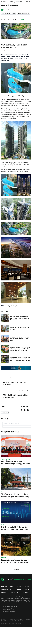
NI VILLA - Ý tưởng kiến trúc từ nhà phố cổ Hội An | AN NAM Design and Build (19, 338)
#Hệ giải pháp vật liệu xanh (23, 13)
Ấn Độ (3, 409)
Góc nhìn (27, 589)
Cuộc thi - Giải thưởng (6, 589)
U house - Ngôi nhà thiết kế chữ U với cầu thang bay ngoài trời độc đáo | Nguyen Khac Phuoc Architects (20, 349)
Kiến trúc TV (26, 592)
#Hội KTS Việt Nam (6, 13)
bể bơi (7, 409)
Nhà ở (3, 492)
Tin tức (11, 586)
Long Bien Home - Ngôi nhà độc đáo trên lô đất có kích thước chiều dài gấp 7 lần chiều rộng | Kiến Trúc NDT (20, 359)
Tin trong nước (5, 459)
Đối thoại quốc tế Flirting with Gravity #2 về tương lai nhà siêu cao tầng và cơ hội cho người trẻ (15, 529)
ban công (13, 409)
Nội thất (3, 557)
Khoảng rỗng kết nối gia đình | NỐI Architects (19, 328)
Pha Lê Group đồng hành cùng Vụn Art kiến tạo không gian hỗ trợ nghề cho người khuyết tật (16, 463)
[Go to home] (6, 10)
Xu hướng (3, 592)
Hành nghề (26, 586)
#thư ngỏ (14, 13)
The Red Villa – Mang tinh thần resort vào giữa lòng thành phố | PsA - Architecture (15, 496)
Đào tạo (18, 589)
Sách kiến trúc (14, 592)
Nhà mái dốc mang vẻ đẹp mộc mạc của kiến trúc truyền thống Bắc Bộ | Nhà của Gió (20, 318)
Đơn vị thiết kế (12, 2)
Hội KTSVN (4, 586)
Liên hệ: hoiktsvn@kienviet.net (10, 606)
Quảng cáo (3, 1)
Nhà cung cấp (19, 1)
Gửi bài (11, 1)
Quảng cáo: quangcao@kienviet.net (11, 608)
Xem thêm (16, 569)
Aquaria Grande (5, 412)
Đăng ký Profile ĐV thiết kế (17, 620)
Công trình (18, 586)
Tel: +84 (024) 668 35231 (9, 611)
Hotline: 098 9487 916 (8, 609)
